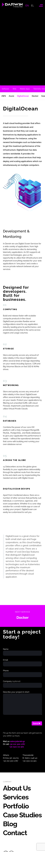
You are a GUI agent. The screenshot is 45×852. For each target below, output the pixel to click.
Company (11, 681)
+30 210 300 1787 (17, 744)
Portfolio (16, 806)
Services (16, 797)
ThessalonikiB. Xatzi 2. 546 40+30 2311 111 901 (30, 758)
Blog (10, 824)
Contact (15, 833)
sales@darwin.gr (17, 741)
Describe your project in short (16, 692)
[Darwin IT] (12, 7)
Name (5, 649)
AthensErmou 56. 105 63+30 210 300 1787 (11, 758)
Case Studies (22, 815)
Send (35, 723)
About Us (17, 788)
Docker (22, 617)
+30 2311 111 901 (16, 747)
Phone (6, 670)
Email (5, 660)
